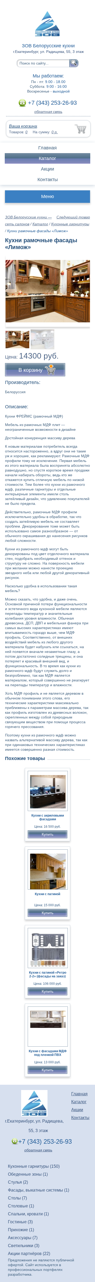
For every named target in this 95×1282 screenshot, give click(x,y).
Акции (47, 169)
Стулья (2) (18, 1182)
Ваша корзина (23, 126)
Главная (47, 147)
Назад (13, 288)
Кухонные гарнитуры (70, 224)
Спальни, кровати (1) (28, 1214)
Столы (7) (17, 1198)
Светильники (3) (23, 1245)
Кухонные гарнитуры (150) (34, 1166)
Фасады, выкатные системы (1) (38, 1190)
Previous (14, 337)
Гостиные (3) (20, 1222)
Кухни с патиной (47, 894)
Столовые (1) (21, 1206)
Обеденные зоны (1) (28, 1174)
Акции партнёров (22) (29, 1253)
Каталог (47, 158)
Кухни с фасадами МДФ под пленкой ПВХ (47, 1053)
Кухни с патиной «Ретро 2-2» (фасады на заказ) (47, 974)
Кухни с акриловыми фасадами (47, 817)
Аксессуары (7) (22, 1237)
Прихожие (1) (21, 1230)
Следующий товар (73, 217)
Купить (47, 834)
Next (84, 337)
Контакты (47, 179)
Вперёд (81, 288)
